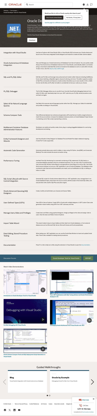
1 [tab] (47, 395)
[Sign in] (87, 4)
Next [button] (92, 382)
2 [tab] (49, 395)
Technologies (13, 10)
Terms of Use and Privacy (21, 404)
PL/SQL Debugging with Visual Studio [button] (15, 325)
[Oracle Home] (15, 4)
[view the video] (25, 282)
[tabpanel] (27, 381)
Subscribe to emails (59, 404)
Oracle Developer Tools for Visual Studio (66, 258)
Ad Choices (44, 404)
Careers (50, 404)
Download (32, 40)
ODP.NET (88, 258)
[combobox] (48, 4)
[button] (6, 4)
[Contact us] (91, 4)
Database (6, 10)
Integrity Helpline (70, 404)
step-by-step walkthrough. (57, 68)
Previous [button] (4, 382)
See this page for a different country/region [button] (57, 22)
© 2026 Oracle (7, 404)
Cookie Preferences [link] (34, 404)
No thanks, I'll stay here (73, 17)
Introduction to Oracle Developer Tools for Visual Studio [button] (20, 295)
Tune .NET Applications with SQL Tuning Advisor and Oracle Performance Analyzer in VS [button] (71, 295)
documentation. (85, 245)
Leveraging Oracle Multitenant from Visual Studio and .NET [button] (67, 325)
